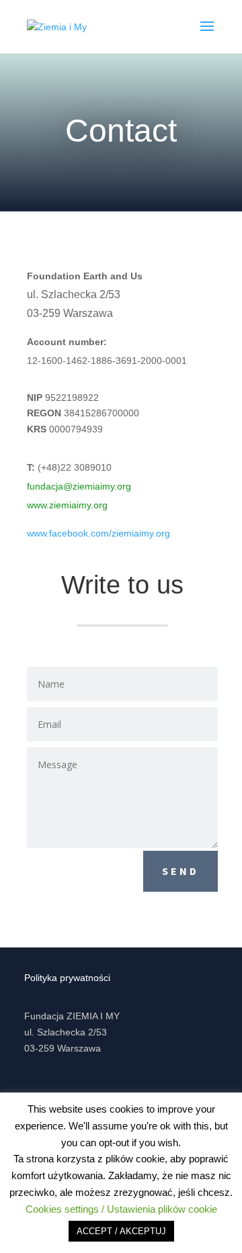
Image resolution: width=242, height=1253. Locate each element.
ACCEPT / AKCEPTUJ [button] (121, 1231)
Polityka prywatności (67, 977)
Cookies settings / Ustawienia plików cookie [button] (121, 1209)
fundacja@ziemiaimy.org (79, 486)
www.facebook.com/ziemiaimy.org (98, 533)
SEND (180, 871)
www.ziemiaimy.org (67, 505)
